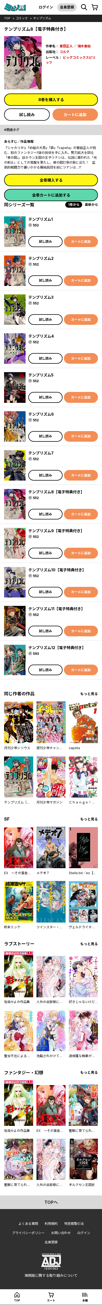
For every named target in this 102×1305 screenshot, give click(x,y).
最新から (91, 205)
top (7, 18)
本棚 (85, 1300)
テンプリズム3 (41, 297)
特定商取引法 (74, 1224)
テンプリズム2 (41, 258)
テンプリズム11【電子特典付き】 (56, 608)
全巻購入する (51, 180)
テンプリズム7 (41, 453)
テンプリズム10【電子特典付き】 (57, 570)
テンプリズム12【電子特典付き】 (57, 647)
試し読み (27, 114)
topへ (51, 1202)
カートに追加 (75, 114)
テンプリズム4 (41, 336)
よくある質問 (28, 1224)
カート (51, 1300)
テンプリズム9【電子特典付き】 (56, 530)
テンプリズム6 (41, 414)
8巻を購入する (51, 99)
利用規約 (51, 1224)
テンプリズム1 (40, 219)
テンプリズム (42, 18)
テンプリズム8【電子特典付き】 (56, 492)
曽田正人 (66, 46)
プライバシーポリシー (28, 1233)
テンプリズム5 (41, 375)
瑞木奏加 (84, 46)
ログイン (46, 7)
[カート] (94, 7)
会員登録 (67, 7)
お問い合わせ (61, 1233)
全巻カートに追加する (51, 195)
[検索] (84, 7)
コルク (64, 52)
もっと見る (89, 694)
